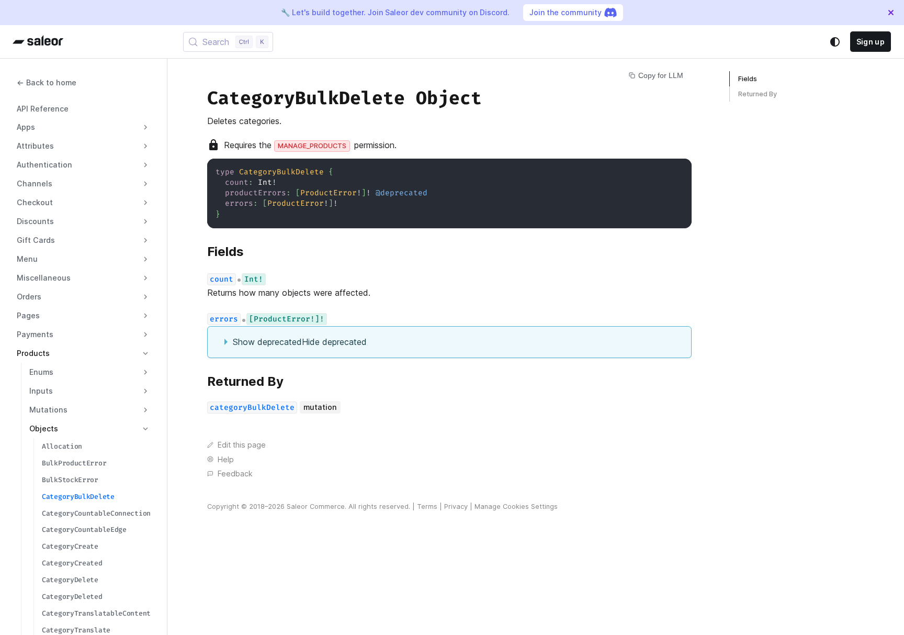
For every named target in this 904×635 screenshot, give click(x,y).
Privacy (456, 506)
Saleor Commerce (316, 506)
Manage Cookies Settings (516, 506)
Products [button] (33, 353)
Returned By (757, 94)
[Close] (891, 12)
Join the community (565, 12)
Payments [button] (35, 334)
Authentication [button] (44, 164)
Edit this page (242, 444)
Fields (747, 79)
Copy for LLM (660, 75)
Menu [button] (27, 258)
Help (226, 459)
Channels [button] (34, 183)
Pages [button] (28, 315)
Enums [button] (41, 371)
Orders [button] (29, 296)
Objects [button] (43, 428)
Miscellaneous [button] (44, 277)
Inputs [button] (41, 390)
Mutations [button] (48, 409)
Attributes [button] (35, 145)
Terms (427, 506)
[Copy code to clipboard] (678, 171)
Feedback (235, 473)
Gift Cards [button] (36, 240)
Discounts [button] (35, 221)
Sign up (870, 41)
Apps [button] (26, 126)
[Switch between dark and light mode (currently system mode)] (835, 42)
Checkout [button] (35, 202)
